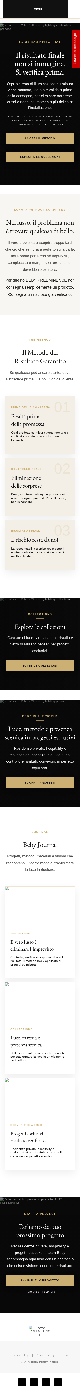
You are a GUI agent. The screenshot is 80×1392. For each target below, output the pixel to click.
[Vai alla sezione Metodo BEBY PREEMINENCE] (40, 906)
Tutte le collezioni (40, 665)
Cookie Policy (45, 1355)
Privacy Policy (19, 1355)
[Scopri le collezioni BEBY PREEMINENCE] (40, 1002)
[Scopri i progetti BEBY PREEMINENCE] (40, 1098)
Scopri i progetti (40, 782)
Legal (65, 1355)
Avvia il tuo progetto (40, 1280)
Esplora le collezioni (40, 157)
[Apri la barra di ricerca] (72, 7)
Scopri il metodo (40, 138)
